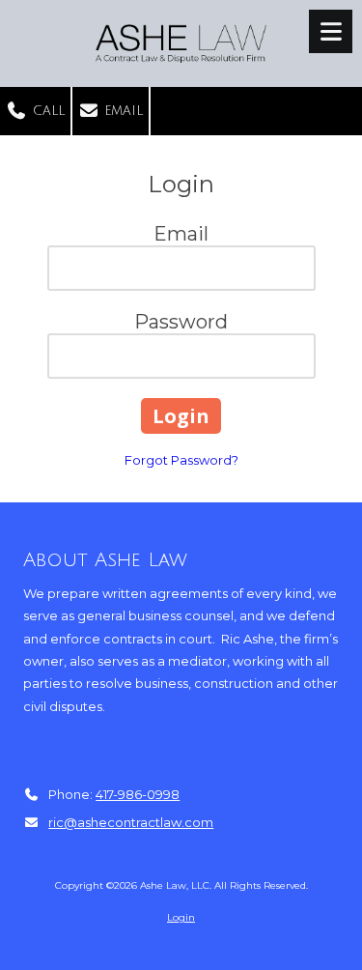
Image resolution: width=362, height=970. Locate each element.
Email (121, 111)
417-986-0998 (138, 794)
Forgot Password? (181, 460)
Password (181, 321)
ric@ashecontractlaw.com (130, 822)
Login (181, 917)
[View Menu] (330, 31)
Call (46, 111)
